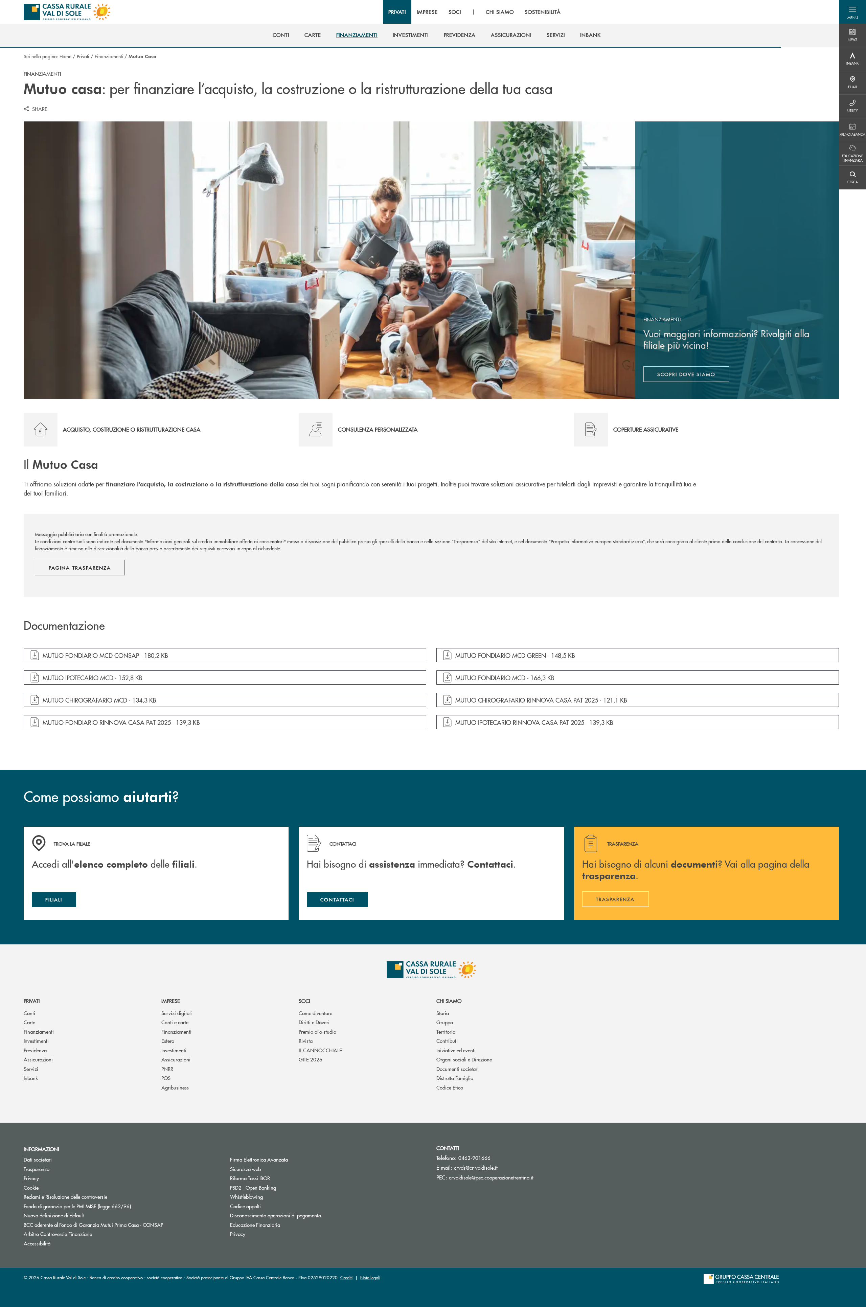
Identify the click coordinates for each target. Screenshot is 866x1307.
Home (65, 56)
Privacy (31, 1178)
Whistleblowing (246, 1196)
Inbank (31, 1077)
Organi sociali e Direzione (464, 1059)
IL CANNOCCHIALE (320, 1050)
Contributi (447, 1040)
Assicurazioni (38, 1059)
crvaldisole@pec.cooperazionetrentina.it (491, 1177)
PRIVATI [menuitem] (397, 12)
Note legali (370, 1277)
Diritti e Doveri (314, 1022)
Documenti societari (457, 1068)
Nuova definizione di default (54, 1215)
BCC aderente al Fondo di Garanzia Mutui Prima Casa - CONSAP (119, 1224)
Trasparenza (36, 1168)
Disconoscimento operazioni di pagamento (275, 1215)
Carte (29, 1022)
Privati (83, 56)
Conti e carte (174, 1022)
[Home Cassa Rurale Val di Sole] (67, 12)
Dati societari (38, 1159)
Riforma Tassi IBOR (275, 1178)
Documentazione (64, 625)
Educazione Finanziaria (255, 1224)
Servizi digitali (176, 1012)
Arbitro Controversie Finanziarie (83, 1233)
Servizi (31, 1068)
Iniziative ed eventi (456, 1050)
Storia (442, 1012)
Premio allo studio (317, 1031)
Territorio (445, 1031)
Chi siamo (448, 1000)
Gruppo (444, 1022)
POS (165, 1077)
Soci (304, 1000)
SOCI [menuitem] (455, 12)
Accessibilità (37, 1243)
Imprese (170, 1000)
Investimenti (36, 1040)
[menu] (474, 12)
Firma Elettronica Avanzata (259, 1159)
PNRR (167, 1068)
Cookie (31, 1187)
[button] (852, 12)
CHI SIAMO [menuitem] (500, 12)
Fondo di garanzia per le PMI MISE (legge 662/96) (103, 1206)
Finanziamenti (109, 56)
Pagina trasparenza (80, 567)
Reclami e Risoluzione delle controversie (65, 1196)
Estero (167, 1040)
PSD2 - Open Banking (253, 1187)
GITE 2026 (310, 1059)
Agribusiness (175, 1087)
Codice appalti (245, 1206)
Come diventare (315, 1012)
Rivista (306, 1040)
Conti (29, 1012)
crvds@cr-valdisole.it (476, 1167)
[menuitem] (281, 35)
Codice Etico (449, 1087)
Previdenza (35, 1050)
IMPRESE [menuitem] (427, 12)
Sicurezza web (245, 1168)
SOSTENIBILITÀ (543, 12)
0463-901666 (474, 1157)
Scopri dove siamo (686, 374)
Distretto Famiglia (454, 1077)
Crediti (346, 1277)
